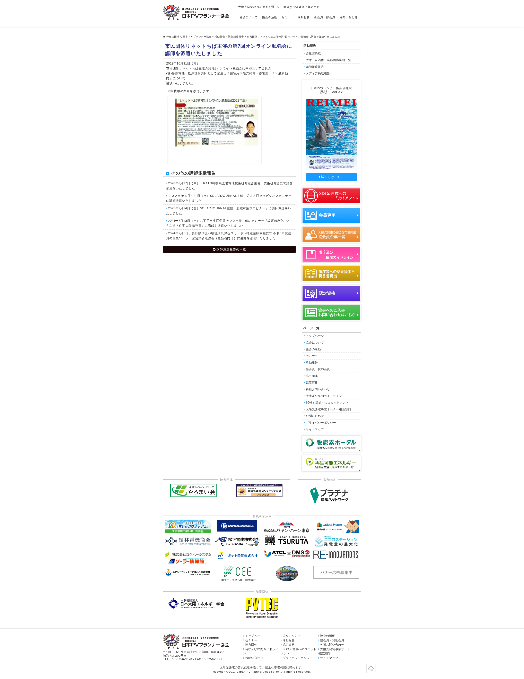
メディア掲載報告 (318, 73)
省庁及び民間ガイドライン (324, 396)
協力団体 (312, 375)
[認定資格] (331, 293)
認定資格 (312, 382)
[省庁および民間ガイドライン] (331, 254)
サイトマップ (315, 429)
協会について (249, 17)
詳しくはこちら (332, 177)
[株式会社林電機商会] (188, 541)
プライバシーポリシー (321, 422)
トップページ (315, 335)
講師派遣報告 (236, 36)
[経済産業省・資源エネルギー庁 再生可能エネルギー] (331, 463)
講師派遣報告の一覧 (231, 249)
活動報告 (304, 17)
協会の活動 (269, 17)
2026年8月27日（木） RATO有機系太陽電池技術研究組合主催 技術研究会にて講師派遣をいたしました (229, 185)
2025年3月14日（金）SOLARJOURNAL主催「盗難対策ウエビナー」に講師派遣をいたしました (228, 210)
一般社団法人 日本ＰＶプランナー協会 (189, 36)
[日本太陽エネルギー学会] (196, 604)
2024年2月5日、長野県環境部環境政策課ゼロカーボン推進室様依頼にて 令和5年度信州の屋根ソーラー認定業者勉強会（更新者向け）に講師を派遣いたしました (228, 235)
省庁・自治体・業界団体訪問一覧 (328, 60)
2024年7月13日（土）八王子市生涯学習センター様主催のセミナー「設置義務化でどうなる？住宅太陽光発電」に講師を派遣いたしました (228, 223)
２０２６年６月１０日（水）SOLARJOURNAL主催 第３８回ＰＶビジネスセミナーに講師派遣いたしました (228, 198)
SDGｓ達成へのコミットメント (327, 402)
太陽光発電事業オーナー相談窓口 (328, 409)
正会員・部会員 (324, 17)
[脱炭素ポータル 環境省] (331, 444)
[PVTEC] (262, 608)
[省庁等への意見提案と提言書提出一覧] (331, 274)
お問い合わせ (348, 17)
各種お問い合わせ (318, 389)
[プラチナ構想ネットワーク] (329, 495)
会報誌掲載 (313, 53)
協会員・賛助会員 (318, 369)
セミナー (287, 17)
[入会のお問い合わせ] (331, 313)
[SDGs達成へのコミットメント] (331, 196)
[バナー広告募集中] (237, 542)
